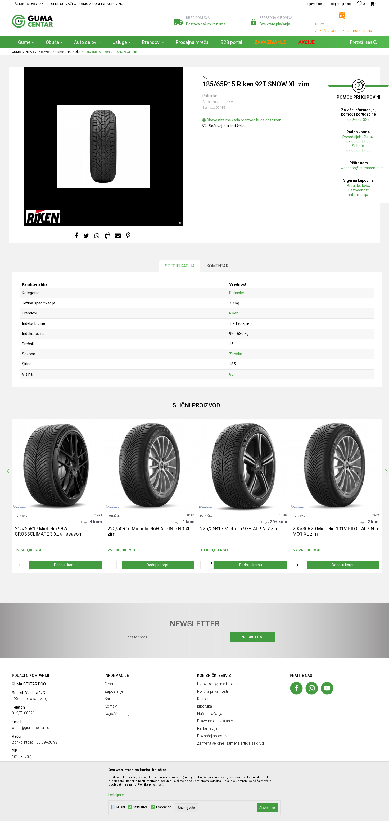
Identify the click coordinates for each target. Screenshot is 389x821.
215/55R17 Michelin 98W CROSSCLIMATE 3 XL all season (48, 531)
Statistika (140, 807)
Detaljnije (116, 795)
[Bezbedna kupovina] (253, 22)
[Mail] (118, 235)
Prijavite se (252, 637)
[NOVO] (342, 15)
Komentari (218, 265)
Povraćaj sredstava (213, 736)
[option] (103, 146)
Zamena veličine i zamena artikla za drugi (231, 743)
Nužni (120, 807)
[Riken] (43, 216)
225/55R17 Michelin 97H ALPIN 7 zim (239, 528)
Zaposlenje (114, 691)
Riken (233, 313)
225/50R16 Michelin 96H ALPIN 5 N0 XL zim (149, 531)
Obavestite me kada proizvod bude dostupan (243, 120)
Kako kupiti (206, 699)
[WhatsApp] (96, 235)
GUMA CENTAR (23, 52)
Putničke (74, 52)
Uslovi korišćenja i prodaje (218, 684)
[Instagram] (311, 688)
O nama (111, 684)
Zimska (235, 354)
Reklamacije (207, 728)
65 (231, 374)
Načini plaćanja (209, 713)
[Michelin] (20, 507)
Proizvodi (44, 52)
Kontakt (111, 706)
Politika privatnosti (212, 691)
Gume (59, 52)
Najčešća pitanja (118, 713)
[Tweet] (86, 235)
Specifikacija (180, 265)
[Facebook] (76, 235)
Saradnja (112, 699)
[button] (363, 42)
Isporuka (204, 706)
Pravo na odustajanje (215, 721)
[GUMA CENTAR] (32, 21)
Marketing (163, 807)
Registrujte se (340, 4)
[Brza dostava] (178, 22)
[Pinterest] (128, 235)
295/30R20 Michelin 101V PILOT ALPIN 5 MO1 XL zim (335, 531)
